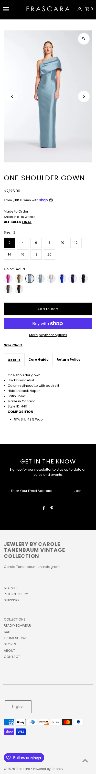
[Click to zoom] (84, 39)
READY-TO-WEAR (17, 625)
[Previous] (12, 96)
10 (62, 242)
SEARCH (10, 588)
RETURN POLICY (16, 594)
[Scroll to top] (85, 760)
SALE (7, 632)
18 (36, 254)
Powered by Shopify (48, 769)
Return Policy (68, 359)
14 (9, 254)
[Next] (84, 96)
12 (76, 242)
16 (22, 254)
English (18, 706)
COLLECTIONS (15, 619)
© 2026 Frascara (17, 769)
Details (14, 360)
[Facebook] (44, 509)
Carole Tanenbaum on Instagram (32, 567)
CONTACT (12, 657)
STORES (10, 644)
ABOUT (9, 650)
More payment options (48, 335)
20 (49, 254)
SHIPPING (11, 600)
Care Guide (38, 359)
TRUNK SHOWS (15, 638)
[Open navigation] (13, 9)
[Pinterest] (51, 509)
